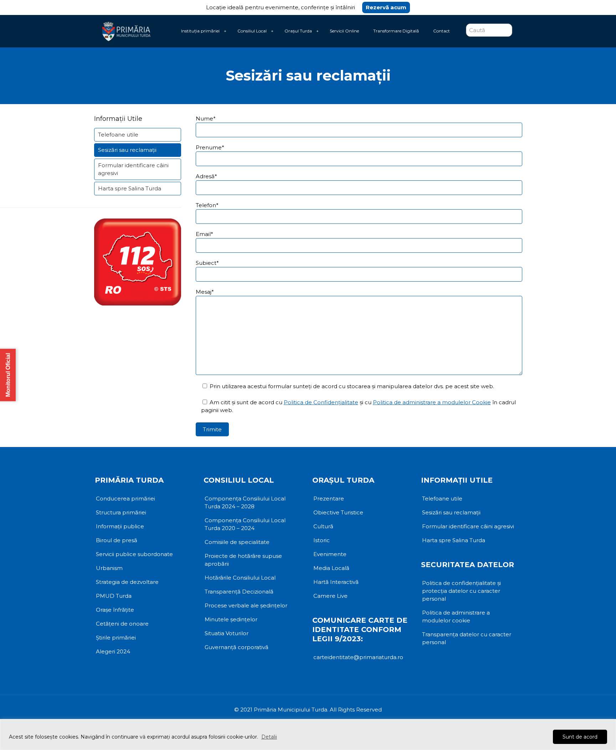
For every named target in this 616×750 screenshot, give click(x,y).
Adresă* (206, 176)
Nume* (206, 118)
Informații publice (120, 526)
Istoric (321, 540)
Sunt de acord (580, 737)
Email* (204, 234)
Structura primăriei (121, 512)
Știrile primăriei (116, 637)
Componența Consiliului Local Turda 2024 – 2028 (245, 502)
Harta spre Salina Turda (129, 188)
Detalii (269, 737)
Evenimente (329, 554)
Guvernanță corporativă (236, 647)
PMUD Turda (114, 595)
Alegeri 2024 (113, 651)
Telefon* (207, 205)
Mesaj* (205, 291)
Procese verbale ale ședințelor (246, 605)
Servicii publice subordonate (134, 554)
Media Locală (331, 568)
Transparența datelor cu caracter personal (466, 638)
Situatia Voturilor (226, 633)
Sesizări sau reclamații (127, 150)
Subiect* (207, 263)
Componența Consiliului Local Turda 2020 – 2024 (245, 524)
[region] (308, 734)
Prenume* (210, 147)
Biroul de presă (116, 540)
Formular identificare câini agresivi (133, 169)
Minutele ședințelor (231, 619)
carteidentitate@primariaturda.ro (358, 657)
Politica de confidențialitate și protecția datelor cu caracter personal (461, 591)
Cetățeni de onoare (122, 623)
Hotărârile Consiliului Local (240, 577)
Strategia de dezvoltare (127, 582)
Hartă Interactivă (336, 582)
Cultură (323, 526)
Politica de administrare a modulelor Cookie (432, 402)
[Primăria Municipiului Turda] (126, 31)
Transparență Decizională (239, 591)
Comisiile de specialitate (237, 542)
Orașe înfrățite (115, 609)
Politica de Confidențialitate (321, 402)
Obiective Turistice (338, 512)
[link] (225, 31)
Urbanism (109, 568)
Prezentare (328, 498)
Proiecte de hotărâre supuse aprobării (243, 560)
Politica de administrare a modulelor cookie (456, 616)
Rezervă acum (386, 7)
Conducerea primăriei (125, 498)
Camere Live (330, 595)
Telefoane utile (118, 134)
